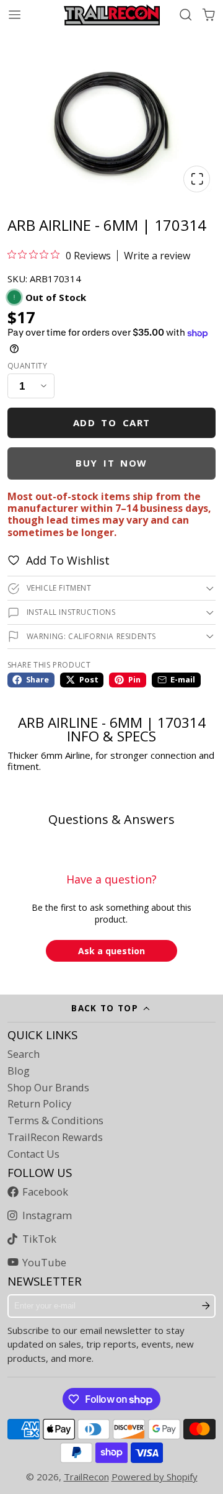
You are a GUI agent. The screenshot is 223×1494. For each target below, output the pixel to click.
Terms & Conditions (55, 1120)
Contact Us (33, 1154)
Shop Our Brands (48, 1087)
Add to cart (112, 422)
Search (23, 1054)
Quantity (27, 366)
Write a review (157, 255)
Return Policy (39, 1104)
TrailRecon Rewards (55, 1137)
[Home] (112, 14)
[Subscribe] (206, 1306)
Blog (18, 1071)
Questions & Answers (111, 819)
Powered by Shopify (155, 1476)
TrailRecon (86, 1476)
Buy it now (111, 463)
